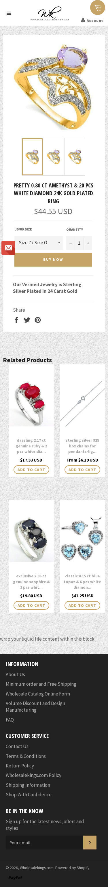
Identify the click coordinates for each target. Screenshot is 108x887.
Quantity (74, 229)
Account (95, 20)
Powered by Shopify (72, 867)
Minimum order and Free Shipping (41, 684)
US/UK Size (23, 229)
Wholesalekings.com (37, 867)
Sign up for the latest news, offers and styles (45, 824)
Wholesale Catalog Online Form (38, 694)
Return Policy (20, 766)
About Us (15, 674)
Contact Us (17, 746)
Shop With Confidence (29, 794)
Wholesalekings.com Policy (33, 775)
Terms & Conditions (26, 756)
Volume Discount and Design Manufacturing (35, 706)
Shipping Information (28, 785)
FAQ (10, 720)
